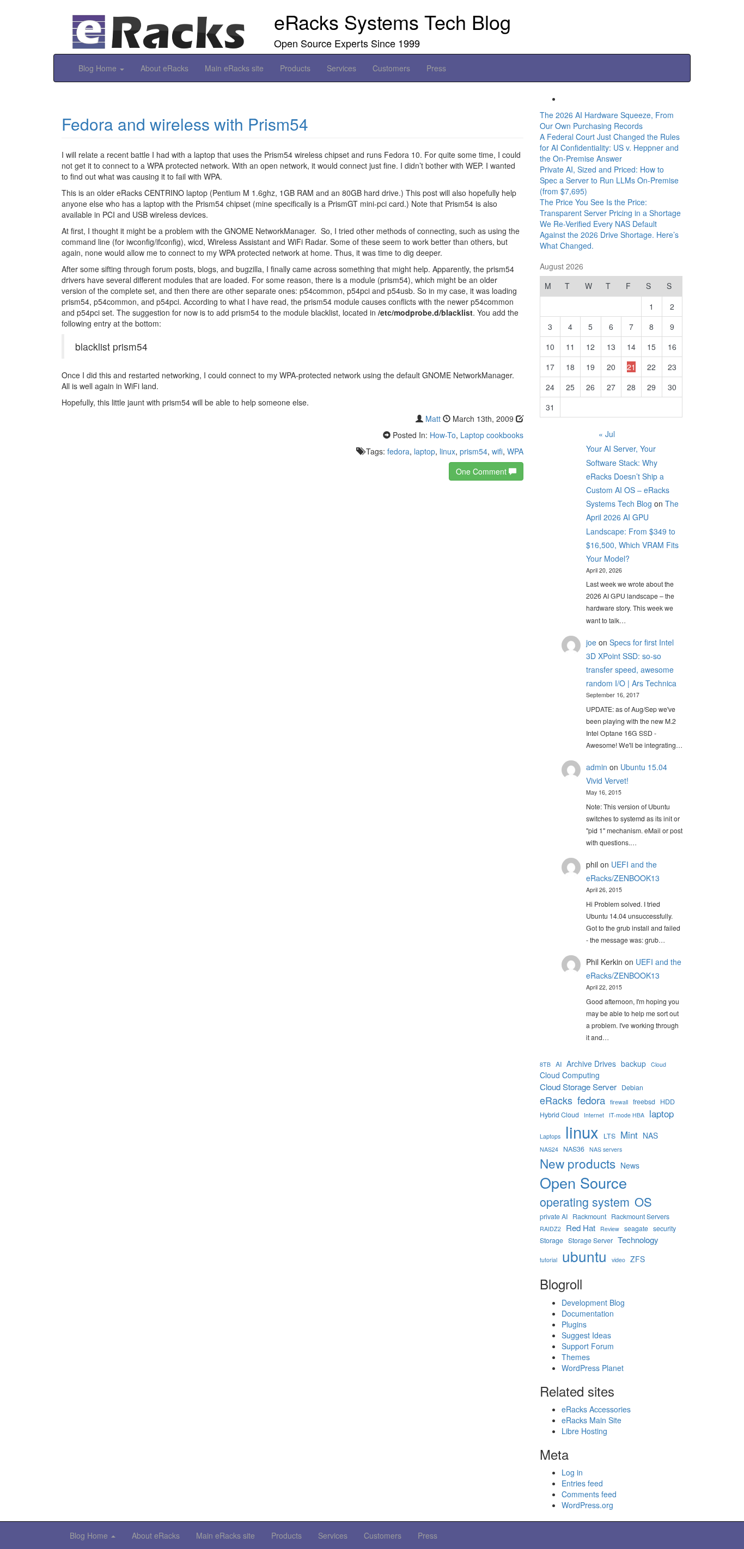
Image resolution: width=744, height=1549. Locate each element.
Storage (551, 1240)
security (664, 1228)
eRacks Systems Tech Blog (392, 21)
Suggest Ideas (586, 1335)
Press (436, 68)
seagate (636, 1228)
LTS (609, 1136)
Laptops (550, 1136)
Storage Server (590, 1240)
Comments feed (589, 1494)
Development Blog (593, 1302)
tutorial (548, 1260)
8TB (545, 1064)
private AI (554, 1216)
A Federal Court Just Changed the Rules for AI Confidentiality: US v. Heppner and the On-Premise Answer (610, 147)
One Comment (482, 471)
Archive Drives (591, 1064)
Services (341, 68)
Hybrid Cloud (559, 1115)
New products (577, 1163)
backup (633, 1064)
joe (591, 642)
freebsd (644, 1102)
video (618, 1260)
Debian (632, 1087)
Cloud (658, 1064)
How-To (443, 434)
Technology (638, 1239)
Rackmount (589, 1216)
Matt (433, 418)
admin (596, 766)
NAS (650, 1135)
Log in (572, 1472)
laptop (424, 451)
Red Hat (580, 1227)
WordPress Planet (593, 1367)
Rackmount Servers (640, 1216)
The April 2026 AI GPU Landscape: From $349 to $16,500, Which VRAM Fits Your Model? (632, 531)
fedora (398, 451)
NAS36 (573, 1149)
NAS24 (549, 1149)
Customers (391, 68)
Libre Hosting (584, 1430)
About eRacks (164, 68)
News (629, 1165)
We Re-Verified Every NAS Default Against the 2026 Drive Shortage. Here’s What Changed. (609, 234)
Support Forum (588, 1346)
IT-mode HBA (626, 1115)
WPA (515, 451)
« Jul (607, 433)
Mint (629, 1134)
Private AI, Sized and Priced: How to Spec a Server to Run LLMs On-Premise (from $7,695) (609, 180)
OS (643, 1201)
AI (559, 1064)
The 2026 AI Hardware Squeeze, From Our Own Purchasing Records (607, 120)
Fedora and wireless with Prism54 (185, 124)
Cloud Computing (570, 1075)
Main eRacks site (234, 68)
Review (609, 1229)
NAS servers (605, 1149)
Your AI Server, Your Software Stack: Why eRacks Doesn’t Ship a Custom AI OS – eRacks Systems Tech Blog (627, 476)
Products (295, 68)
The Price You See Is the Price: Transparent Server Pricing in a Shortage (610, 207)
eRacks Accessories (596, 1409)
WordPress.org (587, 1504)
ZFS (637, 1259)
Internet (594, 1115)
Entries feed (582, 1483)
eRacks (556, 1100)
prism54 (473, 451)
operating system (585, 1202)
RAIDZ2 (550, 1229)
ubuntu (584, 1256)
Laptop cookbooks (491, 434)
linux (447, 451)
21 (631, 366)
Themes (576, 1356)
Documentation (588, 1313)
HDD (667, 1102)
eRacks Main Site (591, 1420)
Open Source (583, 1182)
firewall (619, 1102)
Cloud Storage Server (578, 1086)
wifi (497, 451)
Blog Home (98, 68)
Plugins (574, 1324)
